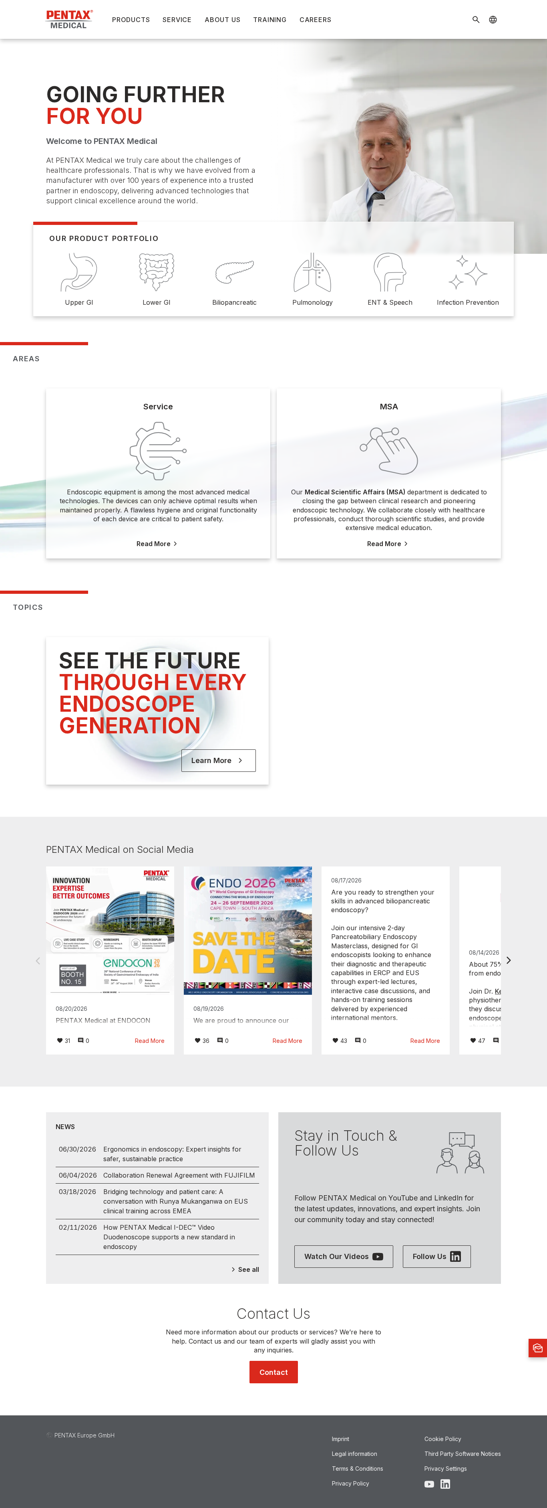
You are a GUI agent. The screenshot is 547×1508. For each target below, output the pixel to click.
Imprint (340, 1438)
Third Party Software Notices (462, 1453)
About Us (222, 20)
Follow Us (429, 1256)
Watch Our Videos (336, 1256)
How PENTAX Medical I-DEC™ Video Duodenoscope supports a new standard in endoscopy (169, 1237)
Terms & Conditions (357, 1468)
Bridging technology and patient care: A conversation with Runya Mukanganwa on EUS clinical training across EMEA (175, 1201)
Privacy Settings (445, 1468)
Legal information (354, 1453)
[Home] (69, 19)
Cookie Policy (442, 1438)
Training (269, 20)
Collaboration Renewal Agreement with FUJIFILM (179, 1175)
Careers (316, 20)
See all (248, 1269)
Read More (150, 1040)
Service (177, 20)
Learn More (211, 760)
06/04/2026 (78, 1175)
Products (131, 20)
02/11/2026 (78, 1227)
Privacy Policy (350, 1483)
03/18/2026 (77, 1192)
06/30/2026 (77, 1149)
